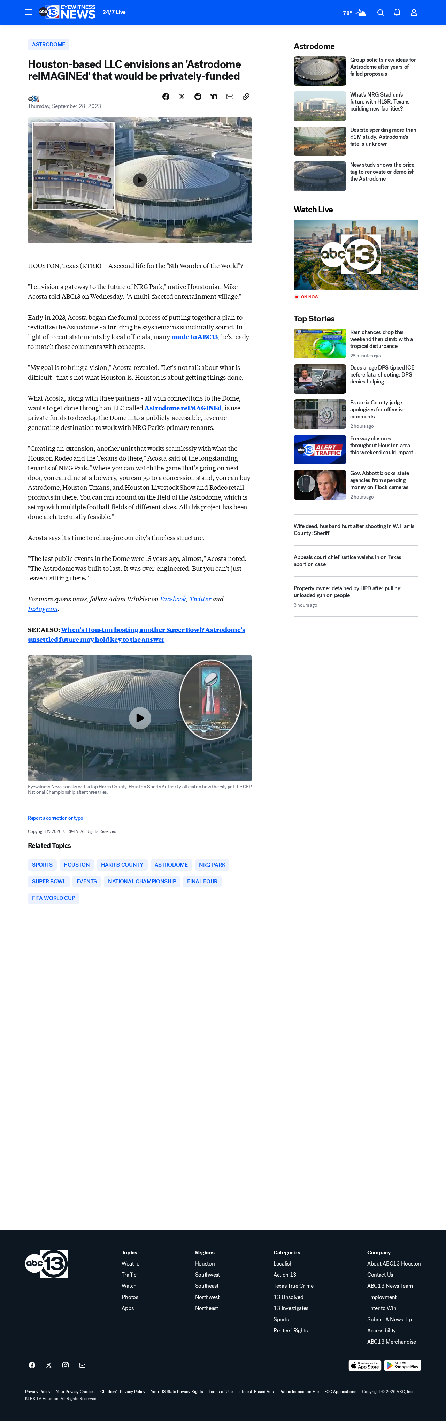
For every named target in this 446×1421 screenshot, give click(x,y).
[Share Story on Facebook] (166, 96)
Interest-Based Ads (256, 1392)
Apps (127, 1308)
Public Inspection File (299, 1392)
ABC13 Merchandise (391, 1342)
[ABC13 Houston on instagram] (65, 1366)
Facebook (173, 598)
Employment (382, 1297)
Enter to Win (381, 1308)
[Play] (356, 255)
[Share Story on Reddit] (198, 96)
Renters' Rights (291, 1330)
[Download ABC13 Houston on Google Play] (402, 1365)
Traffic (129, 1275)
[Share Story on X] (182, 96)
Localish (283, 1264)
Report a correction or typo (55, 818)
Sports (281, 1319)
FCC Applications (340, 1392)
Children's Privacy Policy (122, 1392)
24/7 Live (114, 12)
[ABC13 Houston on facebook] (32, 1366)
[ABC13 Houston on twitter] (49, 1366)
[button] (28, 12)
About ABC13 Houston (394, 1264)
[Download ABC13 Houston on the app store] (365, 1365)
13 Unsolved (288, 1297)
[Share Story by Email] (230, 96)
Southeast (206, 1286)
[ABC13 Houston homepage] (67, 12)
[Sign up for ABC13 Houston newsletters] (82, 1366)
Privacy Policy (38, 1392)
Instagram (42, 608)
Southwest (207, 1275)
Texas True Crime (294, 1286)
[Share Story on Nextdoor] (214, 96)
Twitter (200, 598)
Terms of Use (221, 1392)
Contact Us (380, 1275)
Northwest (207, 1297)
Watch (129, 1286)
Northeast (206, 1308)
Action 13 (285, 1275)
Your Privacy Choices (75, 1392)
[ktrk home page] (46, 1264)
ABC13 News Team (390, 1286)
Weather (131, 1264)
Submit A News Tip (389, 1319)
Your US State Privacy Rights (177, 1392)
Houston (205, 1264)
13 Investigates (291, 1308)
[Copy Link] (246, 96)
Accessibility (381, 1330)
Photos (130, 1297)
